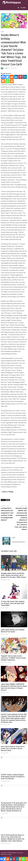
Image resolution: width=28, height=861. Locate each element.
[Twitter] (7, 77)
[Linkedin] (16, 77)
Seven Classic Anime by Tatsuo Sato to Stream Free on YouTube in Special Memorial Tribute (13, 748)
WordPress (4, 854)
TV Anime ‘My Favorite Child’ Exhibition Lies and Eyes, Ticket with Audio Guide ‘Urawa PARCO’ (12, 603)
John (6, 68)
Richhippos (13, 852)
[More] (12, 81)
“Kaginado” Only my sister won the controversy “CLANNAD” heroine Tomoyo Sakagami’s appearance (13, 658)
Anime (2, 31)
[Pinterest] (20, 77)
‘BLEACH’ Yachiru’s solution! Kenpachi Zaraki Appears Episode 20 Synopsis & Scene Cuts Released (12, 777)
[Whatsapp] (7, 81)
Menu (24, 7)
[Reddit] (12, 77)
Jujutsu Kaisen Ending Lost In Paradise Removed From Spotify (12, 631)
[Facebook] (3, 77)
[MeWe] (25, 77)
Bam (10, 854)
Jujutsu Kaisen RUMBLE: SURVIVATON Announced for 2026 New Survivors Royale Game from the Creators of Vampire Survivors (14, 687)
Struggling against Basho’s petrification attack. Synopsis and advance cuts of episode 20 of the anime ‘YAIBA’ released (13, 575)
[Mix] (3, 81)
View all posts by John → (18, 542)
